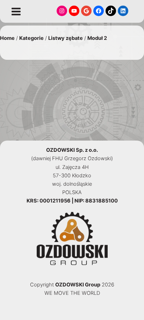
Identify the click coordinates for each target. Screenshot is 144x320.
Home (7, 38)
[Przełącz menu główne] (16, 11)
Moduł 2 (97, 38)
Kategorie (31, 38)
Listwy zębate (65, 38)
